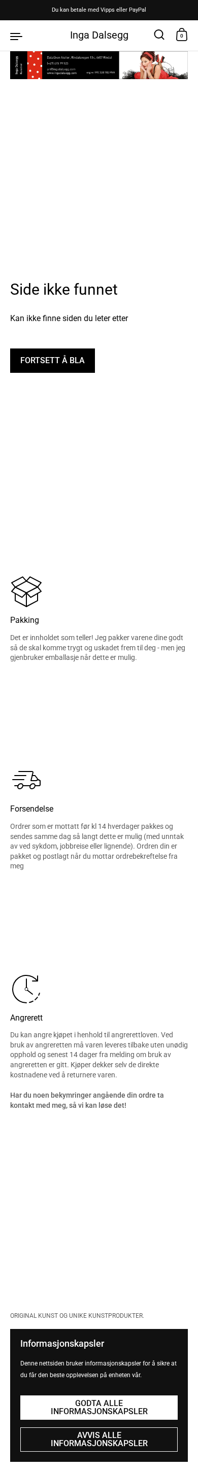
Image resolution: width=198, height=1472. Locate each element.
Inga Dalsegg (99, 35)
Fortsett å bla (52, 360)
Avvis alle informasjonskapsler (99, 1439)
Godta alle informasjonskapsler (99, 1407)
